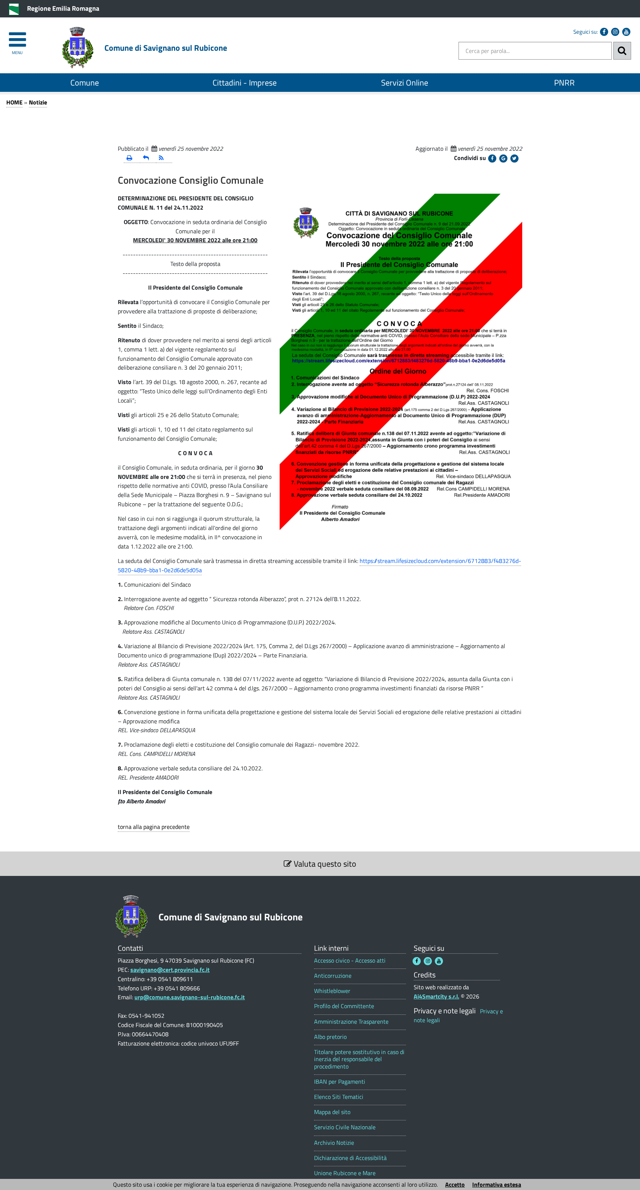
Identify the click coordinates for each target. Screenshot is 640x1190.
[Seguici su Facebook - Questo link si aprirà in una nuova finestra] (604, 32)
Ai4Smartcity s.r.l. (436, 996)
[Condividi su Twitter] (514, 158)
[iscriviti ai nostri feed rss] (164, 158)
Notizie (38, 102)
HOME (14, 102)
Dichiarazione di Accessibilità (350, 1157)
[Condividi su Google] (503, 158)
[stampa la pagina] (132, 158)
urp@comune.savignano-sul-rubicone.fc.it (189, 997)
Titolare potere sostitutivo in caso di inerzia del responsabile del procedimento (359, 1059)
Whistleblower (332, 990)
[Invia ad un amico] (148, 158)
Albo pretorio (330, 1036)
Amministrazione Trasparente (351, 1021)
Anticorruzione (332, 975)
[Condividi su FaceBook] (492, 158)
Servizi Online (404, 83)
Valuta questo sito (324, 864)
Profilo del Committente (344, 1006)
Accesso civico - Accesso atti (350, 960)
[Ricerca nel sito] (622, 51)
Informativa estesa (496, 1184)
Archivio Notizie (334, 1142)
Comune (84, 83)
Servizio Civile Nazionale (345, 1127)
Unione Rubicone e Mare (345, 1173)
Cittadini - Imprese (245, 83)
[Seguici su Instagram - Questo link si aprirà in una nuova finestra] (615, 32)
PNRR (564, 83)
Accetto (455, 1184)
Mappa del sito (332, 1112)
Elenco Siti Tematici (338, 1096)
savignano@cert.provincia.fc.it (170, 969)
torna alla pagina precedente (154, 826)
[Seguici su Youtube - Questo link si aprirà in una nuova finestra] (626, 32)
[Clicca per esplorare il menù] (17, 36)
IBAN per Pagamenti (339, 1081)
